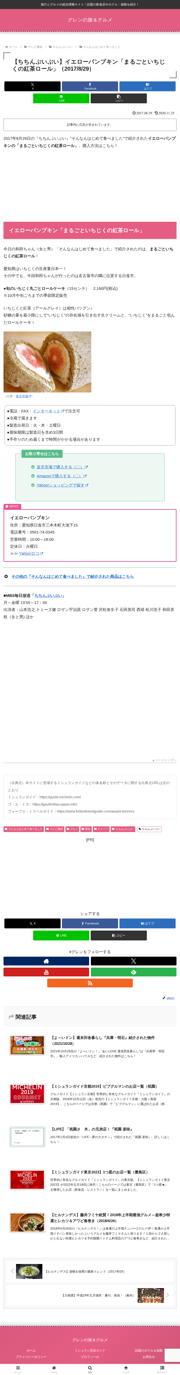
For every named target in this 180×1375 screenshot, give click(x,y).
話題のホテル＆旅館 (149, 1350)
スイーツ (103, 829)
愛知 (87, 829)
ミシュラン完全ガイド (90, 1350)
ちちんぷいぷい (48, 595)
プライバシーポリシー (31, 1357)
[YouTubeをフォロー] (46, 972)
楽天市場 (22, 396)
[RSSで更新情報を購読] (90, 983)
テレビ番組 (56, 829)
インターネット (46, 411)
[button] (119, 98)
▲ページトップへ (164, 760)
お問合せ (149, 1357)
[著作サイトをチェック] (46, 961)
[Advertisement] (90, 185)
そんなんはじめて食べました (25, 829)
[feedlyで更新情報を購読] (133, 972)
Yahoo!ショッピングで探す (61, 485)
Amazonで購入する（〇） (60, 476)
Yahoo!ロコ (29, 553)
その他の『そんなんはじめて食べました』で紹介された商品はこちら (72, 576)
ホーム (31, 1350)
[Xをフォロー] (133, 961)
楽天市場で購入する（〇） (60, 467)
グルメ (74, 829)
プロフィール (90, 1357)
